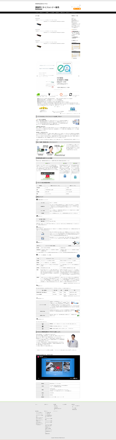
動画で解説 (37, 411)
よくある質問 (52, 12)
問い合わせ (55, 405)
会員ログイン (42, 12)
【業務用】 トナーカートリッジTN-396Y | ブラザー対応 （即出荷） (46, 42)
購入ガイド (68, 12)
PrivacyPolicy (56, 407)
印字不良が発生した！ (39, 422)
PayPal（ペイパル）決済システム (65, 301)
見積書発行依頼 (71, 328)
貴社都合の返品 (74, 409)
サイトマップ (73, 12)
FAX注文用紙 (65, 326)
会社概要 (47, 12)
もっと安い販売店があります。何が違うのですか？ (48, 416)
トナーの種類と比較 (48, 412)
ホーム (37, 12)
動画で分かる (63, 12)
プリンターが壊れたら (39, 412)
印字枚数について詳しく (59, 105)
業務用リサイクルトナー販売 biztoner (47, 8)
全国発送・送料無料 (48, 428)
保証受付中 (57, 12)
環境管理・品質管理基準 (42, 167)
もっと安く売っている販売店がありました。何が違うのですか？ (70, 113)
